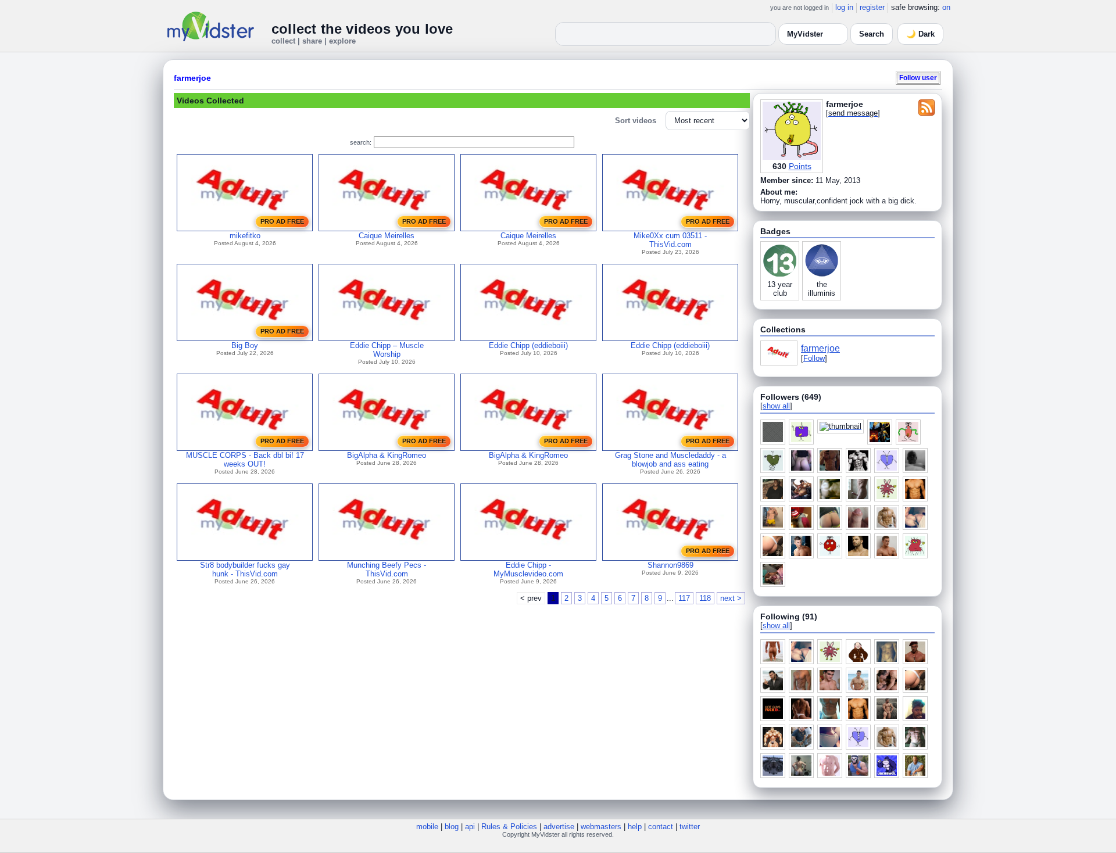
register (872, 7)
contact (660, 826)
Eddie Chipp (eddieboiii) (528, 345)
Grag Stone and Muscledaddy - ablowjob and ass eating (670, 459)
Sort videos (635, 120)
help (635, 826)
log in (844, 7)
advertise (558, 826)
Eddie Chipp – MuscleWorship (387, 350)
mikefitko (245, 235)
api (470, 826)
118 (705, 598)
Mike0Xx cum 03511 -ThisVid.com (670, 240)
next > (731, 598)
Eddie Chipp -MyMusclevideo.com (528, 569)
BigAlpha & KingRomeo (386, 455)
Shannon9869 (670, 565)
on (946, 7)
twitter (689, 826)
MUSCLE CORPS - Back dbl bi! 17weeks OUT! (245, 459)
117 (684, 598)
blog (452, 826)
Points (800, 166)
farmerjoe (192, 78)
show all (776, 406)
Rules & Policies (509, 826)
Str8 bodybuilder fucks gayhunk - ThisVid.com (245, 569)
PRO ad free (282, 221)
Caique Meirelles (386, 235)
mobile (427, 826)
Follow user (918, 77)
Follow (814, 358)
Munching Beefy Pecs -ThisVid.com (386, 569)
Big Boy (244, 345)
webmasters (601, 826)
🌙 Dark (920, 34)
